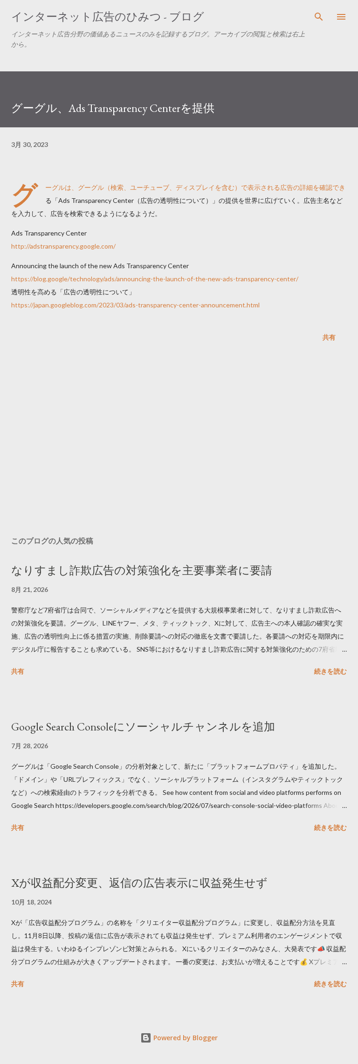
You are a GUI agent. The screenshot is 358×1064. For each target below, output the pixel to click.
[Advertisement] (179, 441)
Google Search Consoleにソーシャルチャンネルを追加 (143, 726)
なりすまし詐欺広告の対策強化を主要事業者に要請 (141, 570)
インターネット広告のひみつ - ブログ (107, 16)
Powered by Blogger (184, 1037)
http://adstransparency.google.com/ (63, 246)
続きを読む (330, 671)
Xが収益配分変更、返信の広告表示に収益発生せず (139, 883)
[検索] (318, 16)
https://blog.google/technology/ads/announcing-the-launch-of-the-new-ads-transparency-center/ (154, 279)
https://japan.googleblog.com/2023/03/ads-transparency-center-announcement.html (135, 305)
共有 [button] (329, 337)
